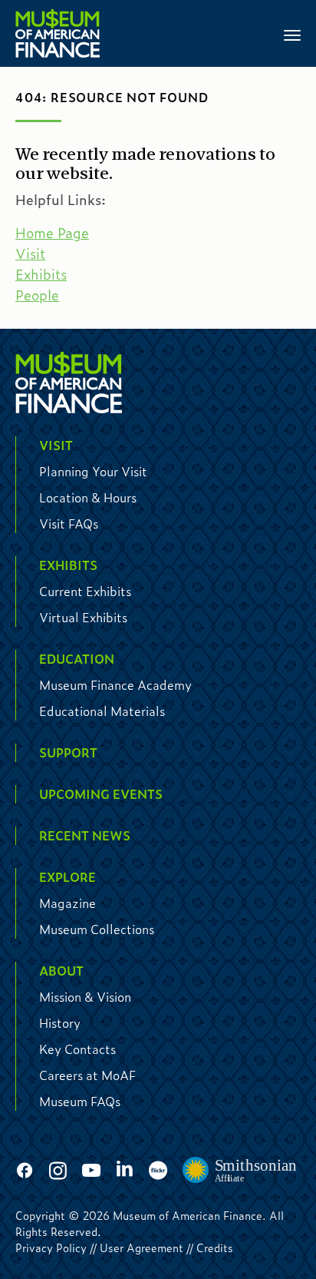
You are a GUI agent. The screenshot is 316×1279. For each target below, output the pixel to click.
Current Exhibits (85, 591)
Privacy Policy (51, 1247)
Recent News (84, 835)
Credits (214, 1247)
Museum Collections (96, 929)
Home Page (52, 233)
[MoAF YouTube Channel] (91, 1171)
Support (68, 752)
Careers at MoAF (87, 1075)
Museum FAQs (79, 1101)
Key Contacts (77, 1049)
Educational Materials (102, 711)
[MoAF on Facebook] (24, 1171)
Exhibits (41, 274)
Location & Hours (88, 497)
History (60, 1023)
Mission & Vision (85, 997)
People (37, 295)
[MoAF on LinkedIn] (124, 1168)
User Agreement (141, 1247)
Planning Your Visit (93, 471)
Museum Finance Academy (115, 685)
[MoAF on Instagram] (58, 1171)
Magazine (67, 903)
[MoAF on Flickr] (158, 1171)
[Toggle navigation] (292, 34)
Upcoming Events (101, 794)
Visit (30, 253)
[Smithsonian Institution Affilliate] (240, 1171)
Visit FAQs (68, 523)
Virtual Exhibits (83, 617)
